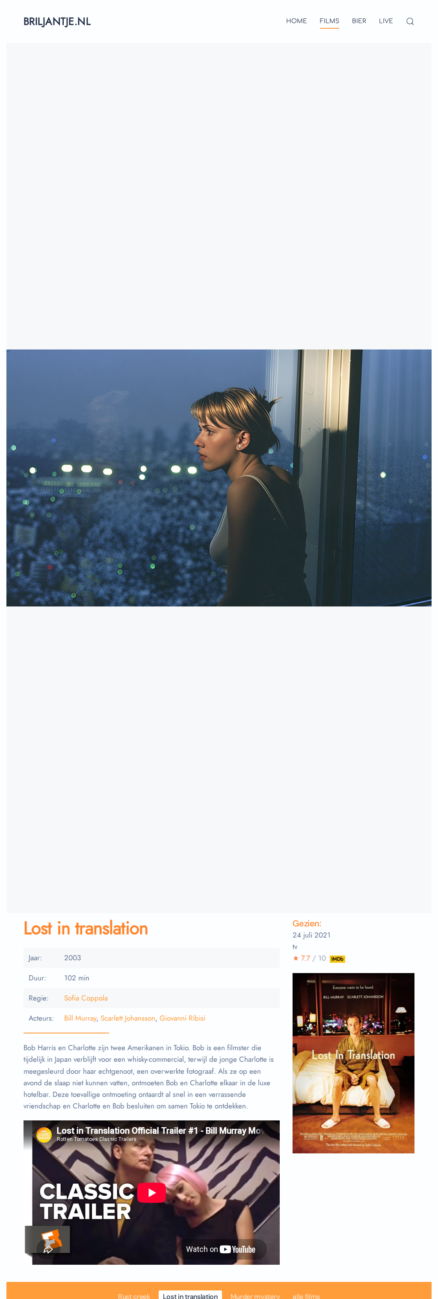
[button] (410, 21)
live (386, 21)
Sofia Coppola (86, 998)
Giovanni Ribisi (182, 1018)
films (329, 21)
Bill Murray (80, 1018)
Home (296, 21)
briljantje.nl (57, 21)
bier (359, 21)
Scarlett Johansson (128, 1018)
